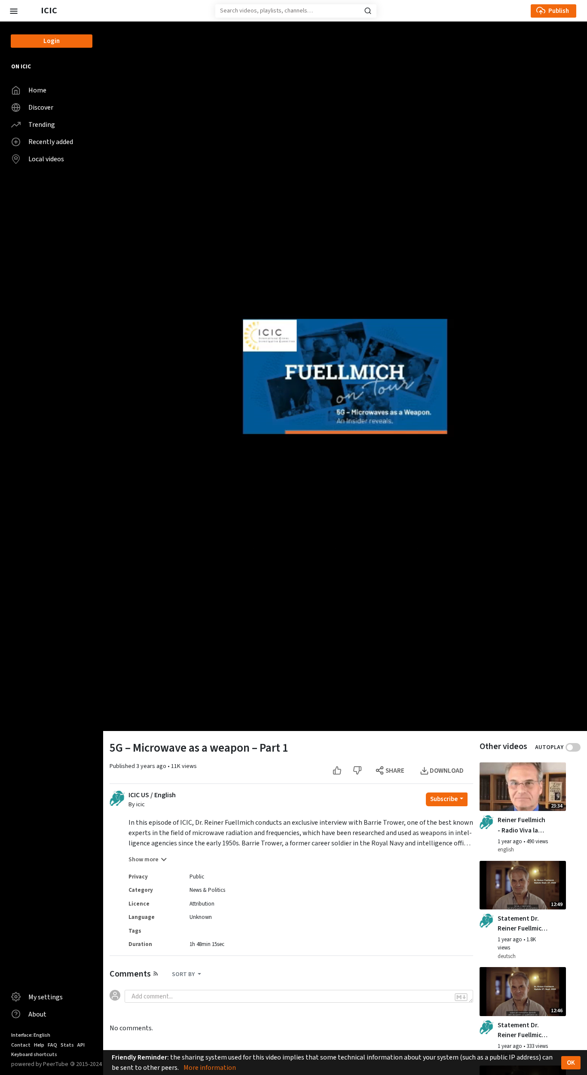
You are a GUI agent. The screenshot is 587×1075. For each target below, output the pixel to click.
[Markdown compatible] (461, 997)
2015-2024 (86, 1064)
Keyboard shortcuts (34, 1054)
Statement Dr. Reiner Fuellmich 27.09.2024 (521, 1030)
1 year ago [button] (510, 841)
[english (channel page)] (486, 822)
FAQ (52, 1045)
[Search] (367, 10)
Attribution (202, 904)
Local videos (46, 159)
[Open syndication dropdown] (155, 973)
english (506, 850)
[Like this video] (337, 770)
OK (571, 1062)
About (37, 1014)
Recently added (50, 142)
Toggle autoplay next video (573, 747)
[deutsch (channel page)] (486, 920)
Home (37, 90)
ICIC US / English (152, 795)
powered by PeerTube (39, 1064)
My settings (45, 997)
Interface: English (30, 1035)
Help (39, 1045)
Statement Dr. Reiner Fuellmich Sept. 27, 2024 (521, 924)
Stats (67, 1045)
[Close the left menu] (13, 10)
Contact (21, 1045)
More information (209, 1067)
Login (51, 41)
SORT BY (184, 974)
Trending (41, 124)
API (81, 1045)
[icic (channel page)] (117, 797)
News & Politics (207, 890)
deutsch (507, 956)
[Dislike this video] (357, 770)
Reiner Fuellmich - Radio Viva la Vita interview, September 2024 (521, 825)
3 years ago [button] (152, 766)
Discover (40, 107)
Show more (143, 859)
